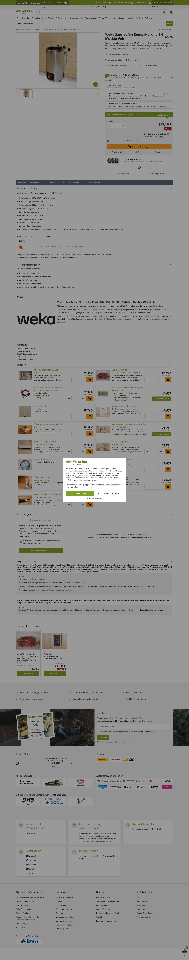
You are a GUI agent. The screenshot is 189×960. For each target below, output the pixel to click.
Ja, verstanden (80, 493)
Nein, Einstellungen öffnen (109, 493)
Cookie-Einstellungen (107, 485)
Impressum (98, 499)
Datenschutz (90, 499)
